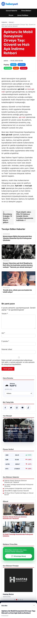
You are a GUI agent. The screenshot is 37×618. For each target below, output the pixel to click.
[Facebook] (5, 407)
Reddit (16, 68)
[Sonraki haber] (30, 422)
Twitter (13, 64)
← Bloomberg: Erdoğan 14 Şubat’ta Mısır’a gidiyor (7, 217)
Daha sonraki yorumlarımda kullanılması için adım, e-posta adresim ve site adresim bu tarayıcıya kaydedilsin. (18, 362)
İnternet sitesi (7, 349)
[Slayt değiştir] (14, 599)
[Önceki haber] (26, 422)
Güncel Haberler (11, 10)
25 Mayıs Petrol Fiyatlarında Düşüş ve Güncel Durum (18, 493)
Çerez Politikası (22, 15)
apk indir (22, 117)
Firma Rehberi (26, 10)
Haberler (4, 22)
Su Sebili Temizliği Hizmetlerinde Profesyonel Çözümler (18, 485)
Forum (11, 15)
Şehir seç (8, 389)
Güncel (11, 22)
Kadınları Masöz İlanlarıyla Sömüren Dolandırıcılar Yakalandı (15, 481)
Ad (3, 333)
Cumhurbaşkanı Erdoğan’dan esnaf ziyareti (18, 488)
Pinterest (23, 68)
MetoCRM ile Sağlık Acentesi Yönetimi (16, 491)
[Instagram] (16, 407)
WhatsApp (8, 68)
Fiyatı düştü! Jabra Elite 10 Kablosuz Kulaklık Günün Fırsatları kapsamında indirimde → (24, 216)
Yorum (5, 314)
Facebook (21, 64)
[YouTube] (22, 407)
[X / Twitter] (11, 407)
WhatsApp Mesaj (18, 556)
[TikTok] (28, 407)
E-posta (5, 341)
